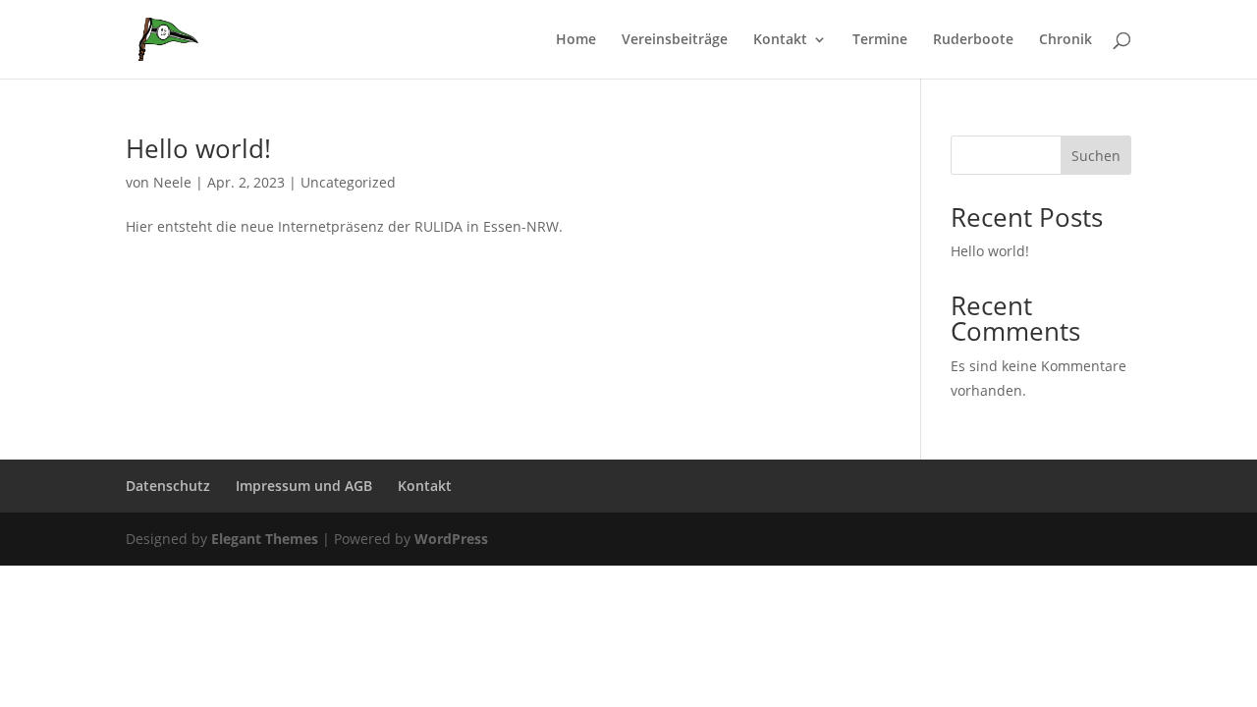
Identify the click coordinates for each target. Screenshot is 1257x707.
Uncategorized (348, 182)
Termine (879, 40)
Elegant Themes (264, 538)
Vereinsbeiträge (675, 40)
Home (576, 40)
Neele (172, 182)
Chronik (1065, 40)
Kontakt (780, 40)
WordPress (451, 538)
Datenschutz (168, 485)
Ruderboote (973, 40)
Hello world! (198, 148)
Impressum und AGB (304, 485)
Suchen (1095, 155)
